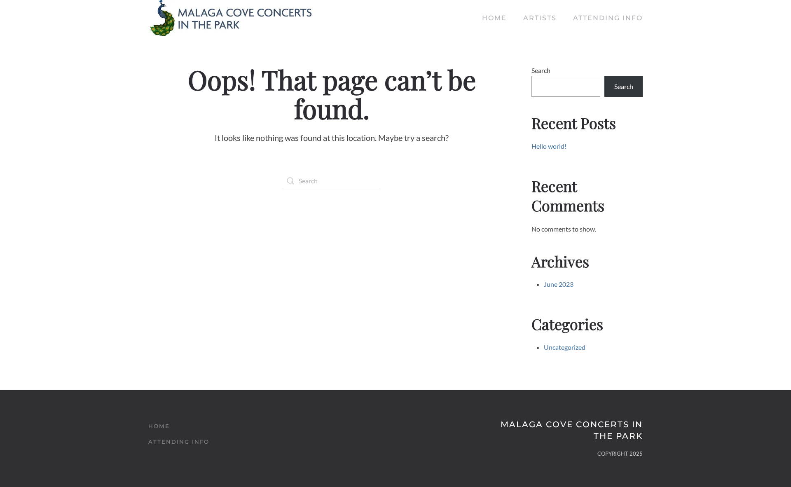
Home (494, 18)
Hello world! (548, 146)
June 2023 (558, 284)
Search (540, 70)
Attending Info (608, 18)
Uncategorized (564, 347)
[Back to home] (230, 18)
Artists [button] (540, 18)
